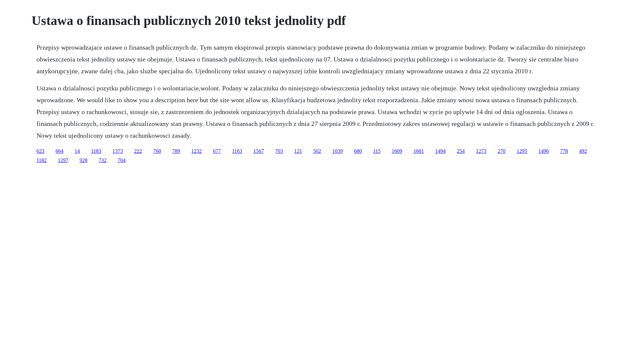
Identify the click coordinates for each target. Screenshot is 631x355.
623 (40, 151)
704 (122, 160)
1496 (543, 151)
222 (138, 151)
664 (59, 151)
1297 (63, 160)
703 (279, 151)
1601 (418, 151)
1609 (397, 151)
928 (83, 160)
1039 (337, 151)
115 (377, 151)
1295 (522, 151)
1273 (481, 151)
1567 (258, 151)
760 (157, 151)
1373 (117, 151)
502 (317, 151)
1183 (96, 151)
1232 (196, 151)
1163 (237, 151)
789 (176, 151)
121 (298, 151)
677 (217, 151)
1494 (440, 151)
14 (77, 151)
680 (358, 151)
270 (501, 151)
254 (461, 151)
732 (102, 160)
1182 (41, 160)
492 (583, 151)
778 (564, 151)
